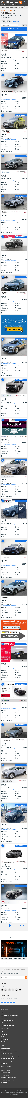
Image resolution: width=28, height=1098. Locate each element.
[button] (2, 950)
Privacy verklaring (15, 1091)
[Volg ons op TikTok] (12, 989)
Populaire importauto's (7, 1053)
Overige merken (5, 1082)
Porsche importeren (6, 1075)
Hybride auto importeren (7, 1058)
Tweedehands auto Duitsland (9, 1051)
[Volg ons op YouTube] (20, 989)
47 (20, 925)
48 (23, 925)
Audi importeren (5, 1070)
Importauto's (4, 1018)
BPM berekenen (5, 1032)
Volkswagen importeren (7, 1080)
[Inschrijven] (26, 977)
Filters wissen (15, 21)
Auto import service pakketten (9, 1015)
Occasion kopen (5, 1048)
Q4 (7, 21)
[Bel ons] (20, 2)
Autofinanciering (5, 1039)
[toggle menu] (26, 2)
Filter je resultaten (15, 29)
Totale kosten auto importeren (9, 1037)
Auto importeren (5, 1013)
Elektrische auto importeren (8, 1061)
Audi (3, 21)
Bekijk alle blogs (5, 963)
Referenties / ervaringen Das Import (11, 1056)
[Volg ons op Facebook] (9, 989)
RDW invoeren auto (6, 1022)
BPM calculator (5, 1034)
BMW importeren (5, 1072)
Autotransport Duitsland (7, 1025)
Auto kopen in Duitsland (7, 1020)
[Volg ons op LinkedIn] (2, 989)
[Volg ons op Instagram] (5, 989)
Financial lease (5, 1042)
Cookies (22, 1091)
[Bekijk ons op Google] (16, 989)
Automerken (4, 1063)
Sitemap (7, 1091)
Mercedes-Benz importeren (8, 1077)
